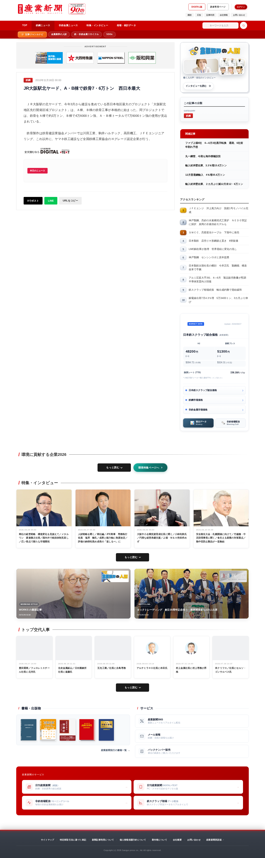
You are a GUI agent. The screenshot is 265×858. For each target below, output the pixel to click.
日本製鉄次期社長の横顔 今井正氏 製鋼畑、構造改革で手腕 (218, 267)
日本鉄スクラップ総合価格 (203, 390)
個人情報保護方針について (133, 840)
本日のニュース (37, 170)
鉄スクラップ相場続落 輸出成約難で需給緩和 (215, 289)
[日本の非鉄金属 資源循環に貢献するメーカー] (28, 730)
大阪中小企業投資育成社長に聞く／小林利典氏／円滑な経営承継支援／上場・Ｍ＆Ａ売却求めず (162, 538)
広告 (199, 15)
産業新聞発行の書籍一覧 (114, 750)
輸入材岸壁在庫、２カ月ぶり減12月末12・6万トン (214, 184)
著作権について (159, 840)
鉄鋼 (188, 115)
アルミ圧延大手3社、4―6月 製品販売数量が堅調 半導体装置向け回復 (219, 279)
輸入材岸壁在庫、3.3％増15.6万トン (206, 165)
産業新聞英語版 (214, 840)
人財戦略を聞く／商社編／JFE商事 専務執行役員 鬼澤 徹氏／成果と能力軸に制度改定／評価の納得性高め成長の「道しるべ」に (103, 538)
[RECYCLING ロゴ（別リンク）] (233, 576)
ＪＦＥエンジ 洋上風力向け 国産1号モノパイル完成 (218, 210)
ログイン (241, 7)
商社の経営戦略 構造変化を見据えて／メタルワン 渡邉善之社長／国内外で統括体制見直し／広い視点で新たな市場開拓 (44, 538)
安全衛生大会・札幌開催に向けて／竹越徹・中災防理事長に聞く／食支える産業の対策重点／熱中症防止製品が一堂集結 (221, 538)
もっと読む (112, 467)
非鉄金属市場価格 (198, 409)
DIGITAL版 (196, 7)
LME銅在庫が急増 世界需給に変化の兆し (213, 249)
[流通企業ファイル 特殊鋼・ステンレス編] (48, 730)
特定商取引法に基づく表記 (73, 840)
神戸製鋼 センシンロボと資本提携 (209, 257)
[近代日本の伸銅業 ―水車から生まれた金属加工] (68, 730)
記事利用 (210, 15)
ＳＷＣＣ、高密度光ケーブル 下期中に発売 (214, 232)
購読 (190, 15)
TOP (24, 25)
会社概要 (177, 840)
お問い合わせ (239, 15)
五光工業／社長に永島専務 (111, 668)
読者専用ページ (218, 7)
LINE (51, 200)
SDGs (109, 34)
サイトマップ (47, 840)
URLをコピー (70, 200)
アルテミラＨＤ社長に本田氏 (152, 668)
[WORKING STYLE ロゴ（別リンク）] (115, 576)
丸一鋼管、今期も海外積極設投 (203, 156)
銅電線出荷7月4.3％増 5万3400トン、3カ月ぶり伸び (218, 300)
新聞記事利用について (103, 840)
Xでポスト (33, 200)
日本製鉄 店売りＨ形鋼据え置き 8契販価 (213, 240)
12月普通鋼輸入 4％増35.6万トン (205, 174)
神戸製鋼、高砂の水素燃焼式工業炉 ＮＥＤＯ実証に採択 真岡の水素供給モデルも (218, 222)
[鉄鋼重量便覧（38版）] (87, 730)
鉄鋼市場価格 (196, 400)
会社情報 (224, 15)
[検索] (243, 25)
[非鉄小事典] (106, 730)
